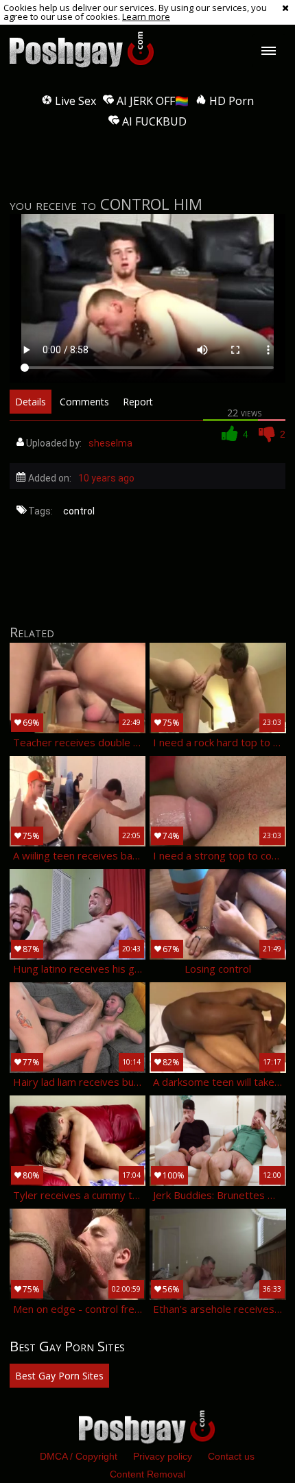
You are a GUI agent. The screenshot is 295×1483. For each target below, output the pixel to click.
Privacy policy (162, 1456)
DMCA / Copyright (78, 1456)
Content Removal (147, 1474)
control (79, 511)
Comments (84, 401)
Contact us (231, 1456)
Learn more (146, 16)
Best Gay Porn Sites (59, 1375)
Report (138, 401)
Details (30, 401)
